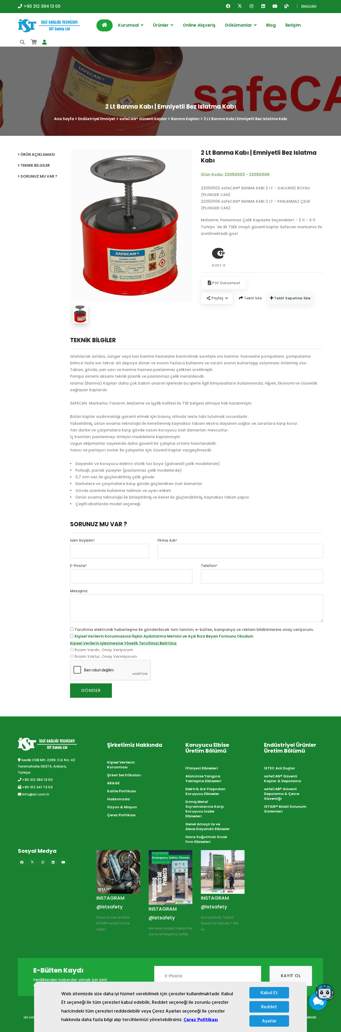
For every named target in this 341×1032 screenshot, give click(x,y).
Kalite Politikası (121, 791)
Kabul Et (269, 993)
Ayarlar (269, 1021)
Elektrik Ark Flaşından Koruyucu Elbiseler (205, 791)
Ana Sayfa (64, 118)
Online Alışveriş (199, 25)
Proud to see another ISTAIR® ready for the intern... (113, 923)
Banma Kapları (185, 118)
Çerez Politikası (201, 1019)
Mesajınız (79, 591)
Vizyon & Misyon (122, 807)
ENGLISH (308, 6)
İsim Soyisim (82, 540)
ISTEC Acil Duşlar (279, 768)
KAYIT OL (291, 976)
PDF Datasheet (226, 283)
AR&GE (113, 783)
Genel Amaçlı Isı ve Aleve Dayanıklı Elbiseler (207, 826)
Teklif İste (252, 298)
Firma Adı (167, 540)
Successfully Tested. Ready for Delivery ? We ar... (219, 923)
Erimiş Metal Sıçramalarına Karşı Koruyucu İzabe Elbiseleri (204, 809)
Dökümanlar (239, 25)
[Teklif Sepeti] (34, 42)
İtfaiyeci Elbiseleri (201, 768)
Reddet (269, 1007)
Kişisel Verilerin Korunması (121, 765)
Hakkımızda (118, 799)
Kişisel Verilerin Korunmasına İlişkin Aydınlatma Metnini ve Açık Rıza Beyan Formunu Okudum (164, 636)
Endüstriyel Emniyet (96, 118)
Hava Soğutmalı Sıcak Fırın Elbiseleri (206, 839)
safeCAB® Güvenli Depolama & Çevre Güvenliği (281, 793)
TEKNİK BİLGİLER (35, 165)
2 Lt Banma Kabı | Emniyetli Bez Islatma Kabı (245, 118)
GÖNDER (91, 690)
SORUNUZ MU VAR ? (38, 176)
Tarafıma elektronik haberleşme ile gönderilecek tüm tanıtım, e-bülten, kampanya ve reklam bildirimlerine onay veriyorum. (194, 629)
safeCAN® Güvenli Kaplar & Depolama (282, 779)
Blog (271, 25)
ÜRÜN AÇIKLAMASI (37, 154)
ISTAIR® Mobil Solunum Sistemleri (285, 809)
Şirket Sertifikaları (124, 775)
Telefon (209, 565)
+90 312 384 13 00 (41, 6)
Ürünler (161, 25)
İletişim (293, 25)
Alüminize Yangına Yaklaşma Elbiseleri (203, 779)
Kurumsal (129, 25)
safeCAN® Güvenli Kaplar (143, 118)
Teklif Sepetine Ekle (292, 298)
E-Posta (78, 565)
